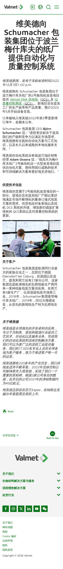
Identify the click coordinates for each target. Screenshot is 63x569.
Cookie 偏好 (9, 536)
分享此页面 (9, 435)
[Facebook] (5, 509)
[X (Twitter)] (21, 509)
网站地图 (7, 527)
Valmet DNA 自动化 (24, 99)
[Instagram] (13, 509)
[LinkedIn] (29, 509)
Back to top (52, 438)
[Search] (48, 7)
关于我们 (7, 522)
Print (10, 411)
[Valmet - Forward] (15, 7)
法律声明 (7, 540)
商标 (5, 531)
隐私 (5, 545)
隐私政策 (7, 549)
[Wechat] (44, 509)
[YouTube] (36, 509)
